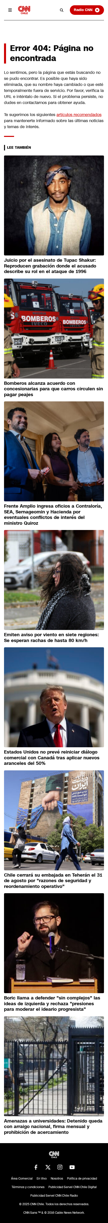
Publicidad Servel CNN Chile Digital (72, 1187)
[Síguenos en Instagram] (60, 1167)
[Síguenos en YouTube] (72, 1167)
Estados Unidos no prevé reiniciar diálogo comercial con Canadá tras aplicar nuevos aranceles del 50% (51, 758)
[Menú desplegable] (10, 10)
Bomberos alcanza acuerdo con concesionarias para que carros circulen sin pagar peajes (53, 389)
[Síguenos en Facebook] (36, 1167)
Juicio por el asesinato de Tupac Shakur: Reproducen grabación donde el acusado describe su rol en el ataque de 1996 (50, 266)
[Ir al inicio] (24, 10)
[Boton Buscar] (62, 10)
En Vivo (42, 1179)
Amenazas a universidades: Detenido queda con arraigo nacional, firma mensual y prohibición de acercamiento (53, 1127)
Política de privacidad (82, 1179)
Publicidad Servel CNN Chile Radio (54, 1196)
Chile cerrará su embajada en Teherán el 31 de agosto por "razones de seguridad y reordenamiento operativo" (53, 881)
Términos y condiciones (28, 1187)
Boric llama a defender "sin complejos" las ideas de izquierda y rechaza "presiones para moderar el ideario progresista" (52, 1004)
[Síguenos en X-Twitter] (48, 1167)
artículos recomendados (79, 115)
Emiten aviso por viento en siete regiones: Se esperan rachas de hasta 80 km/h (51, 637)
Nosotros (57, 1179)
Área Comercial (22, 1179)
